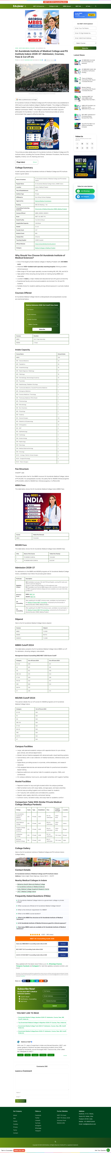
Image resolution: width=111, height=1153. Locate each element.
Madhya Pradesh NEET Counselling (37, 602)
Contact (15, 1133)
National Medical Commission (43, 201)
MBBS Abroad (67, 6)
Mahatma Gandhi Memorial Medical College (31, 884)
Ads (14, 1118)
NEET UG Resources (38, 6)
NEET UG (32, 594)
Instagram (35, 966)
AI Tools (88, 6)
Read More (23, 976)
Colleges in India (53, 6)
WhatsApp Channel (55, 964)
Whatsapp (38, 1128)
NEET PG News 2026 (63, 1118)
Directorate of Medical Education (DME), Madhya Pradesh (51, 209)
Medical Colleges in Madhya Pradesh (45, 248)
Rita (41, 60)
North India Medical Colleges (27, 48)
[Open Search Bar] (96, 6)
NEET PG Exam (61, 1115)
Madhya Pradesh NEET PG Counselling (38, 610)
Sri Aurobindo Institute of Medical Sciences (31, 886)
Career (15, 1121)
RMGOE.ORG (61, 1123)
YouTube (27, 1055)
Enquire (91, 15)
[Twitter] (28, 981)
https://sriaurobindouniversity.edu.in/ (45, 244)
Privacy (15, 1127)
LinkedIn (20, 1055)
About (15, 1115)
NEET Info (78, 6)
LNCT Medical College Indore (26, 891)
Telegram (19, 966)
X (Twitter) (43, 1055)
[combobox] (44, 1001)
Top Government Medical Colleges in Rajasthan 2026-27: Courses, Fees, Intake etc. (42, 1022)
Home (16, 48)
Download (63, 943)
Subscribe (42, 329)
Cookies (15, 1124)
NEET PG (32, 596)
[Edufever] (18, 6)
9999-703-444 (19, 1150)
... (65, 1054)
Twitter (37, 1118)
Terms (15, 1130)
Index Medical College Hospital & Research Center (33, 889)
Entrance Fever (61, 1120)
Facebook (26, 966)
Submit (55, 1006)
